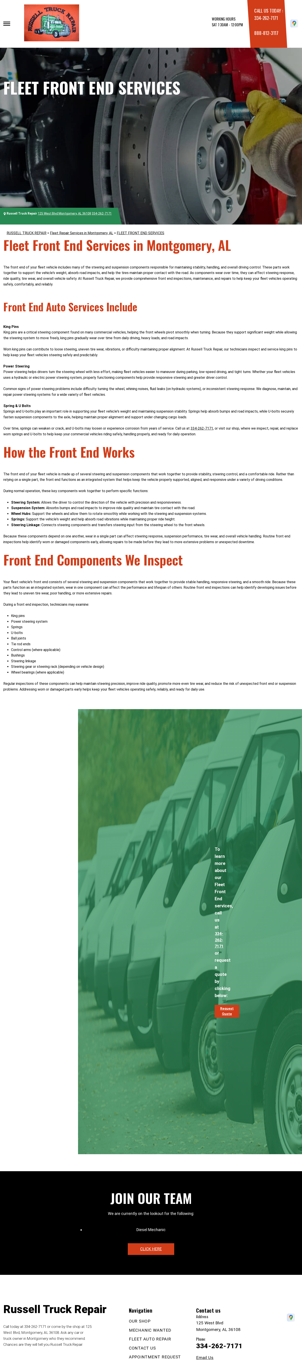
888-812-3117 (266, 32)
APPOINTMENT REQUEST (155, 1356)
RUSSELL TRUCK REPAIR (26, 233)
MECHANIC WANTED (150, 1330)
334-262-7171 (266, 17)
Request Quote (227, 1011)
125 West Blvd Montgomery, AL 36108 (64, 213)
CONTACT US (142, 1348)
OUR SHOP (140, 1321)
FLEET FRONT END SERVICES (140, 233)
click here (151, 1249)
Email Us (205, 1357)
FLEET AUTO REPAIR (150, 1339)
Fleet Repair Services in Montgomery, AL (81, 233)
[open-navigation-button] (6, 24)
